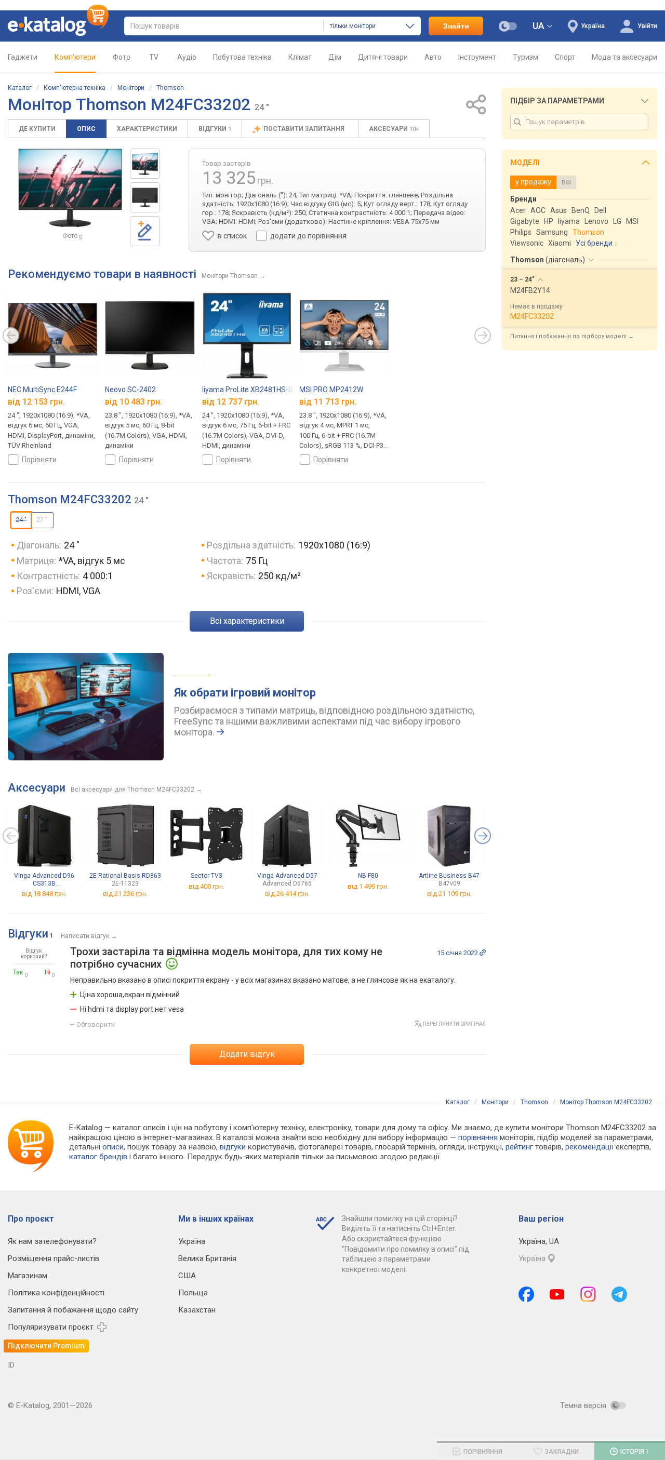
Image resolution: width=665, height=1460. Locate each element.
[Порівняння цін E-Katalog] (58, 26)
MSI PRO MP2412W (331, 389)
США (187, 1275)
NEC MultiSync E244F (42, 389)
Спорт (565, 57)
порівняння (478, 1137)
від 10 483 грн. (133, 401)
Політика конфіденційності (56, 1292)
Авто (433, 57)
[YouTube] (557, 1294)
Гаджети (22, 57)
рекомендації (589, 1146)
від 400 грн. (206, 886)
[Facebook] (526, 1294)
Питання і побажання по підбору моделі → (572, 336)
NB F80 (368, 875)
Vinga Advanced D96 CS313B (44, 879)
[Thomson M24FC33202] (145, 164)
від (44, 894)
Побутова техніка (242, 57)
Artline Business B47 (449, 879)
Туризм (525, 57)
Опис (86, 128)
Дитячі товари (383, 57)
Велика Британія (207, 1258)
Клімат (300, 57)
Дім (334, 57)
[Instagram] (588, 1294)
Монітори (130, 87)
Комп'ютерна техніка (74, 87)
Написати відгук (85, 936)
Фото (121, 57)
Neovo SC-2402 (130, 389)
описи (113, 1146)
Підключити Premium (46, 1346)
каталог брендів (98, 1156)
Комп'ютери (75, 57)
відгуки (233, 1146)
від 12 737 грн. (230, 401)
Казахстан (197, 1310)
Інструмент (477, 57)
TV (154, 57)
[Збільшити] (70, 188)
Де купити (37, 128)
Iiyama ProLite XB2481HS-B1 (249, 389)
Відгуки (214, 128)
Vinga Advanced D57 (287, 879)
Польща (193, 1292)
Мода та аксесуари (624, 57)
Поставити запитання (304, 128)
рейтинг (519, 1146)
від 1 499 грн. (368, 886)
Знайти (456, 26)
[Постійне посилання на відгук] (483, 952)
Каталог (20, 87)
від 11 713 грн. (327, 401)
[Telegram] (619, 1294)
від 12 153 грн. (36, 401)
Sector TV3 (206, 875)
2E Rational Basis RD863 (125, 879)
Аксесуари (394, 128)
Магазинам (27, 1275)
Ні (47, 972)
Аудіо (186, 57)
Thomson (170, 87)
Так (18, 972)
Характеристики (147, 128)
